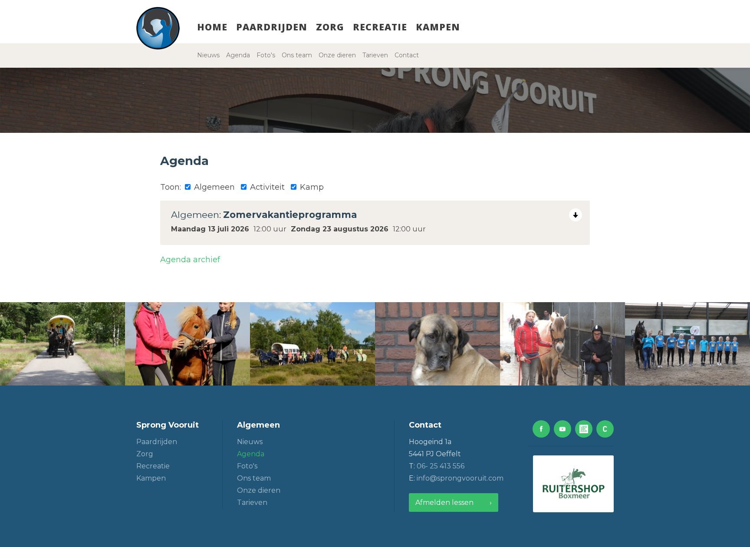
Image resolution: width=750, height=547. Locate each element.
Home (212, 27)
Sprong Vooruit (167, 425)
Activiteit (266, 187)
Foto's (266, 55)
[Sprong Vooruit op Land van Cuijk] (583, 429)
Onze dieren (337, 55)
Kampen (438, 27)
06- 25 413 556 (440, 466)
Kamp (311, 187)
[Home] (158, 28)
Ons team (297, 55)
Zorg (330, 27)
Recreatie (380, 27)
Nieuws (208, 55)
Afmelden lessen (444, 502)
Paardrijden (271, 27)
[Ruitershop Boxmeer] (573, 483)
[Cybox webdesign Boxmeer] (605, 429)
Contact (407, 55)
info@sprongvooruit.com (460, 478)
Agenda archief (190, 259)
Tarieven (375, 55)
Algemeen (213, 187)
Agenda (238, 55)
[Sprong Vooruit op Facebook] (541, 429)
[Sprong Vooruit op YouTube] (562, 429)
